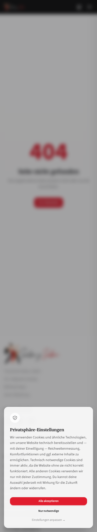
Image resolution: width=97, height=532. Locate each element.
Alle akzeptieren (49, 501)
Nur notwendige (48, 511)
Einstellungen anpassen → (48, 520)
